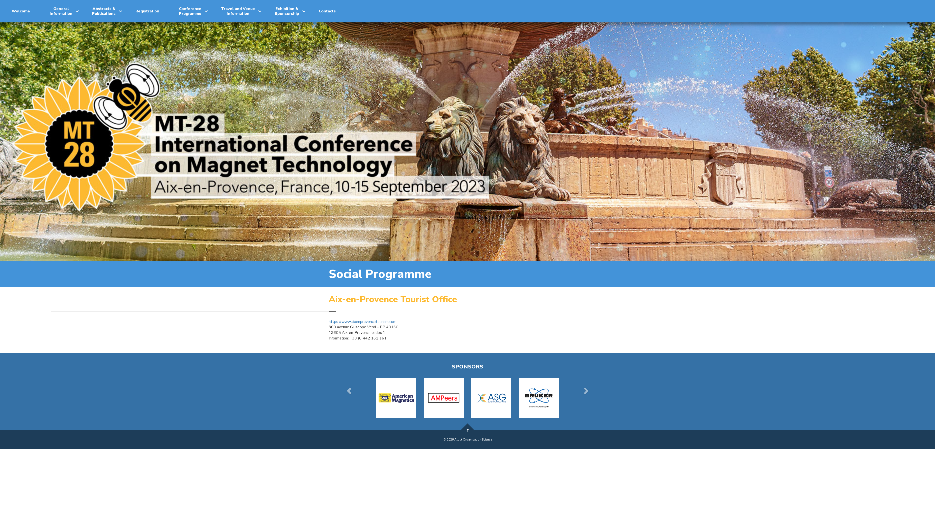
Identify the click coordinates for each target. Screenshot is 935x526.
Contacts (327, 11)
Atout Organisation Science (473, 439)
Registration (147, 11)
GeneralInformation (61, 11)
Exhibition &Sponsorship (287, 11)
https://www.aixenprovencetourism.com (362, 321)
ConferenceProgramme (190, 11)
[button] (349, 390)
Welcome (21, 11)
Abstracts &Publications (104, 11)
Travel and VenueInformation (238, 11)
